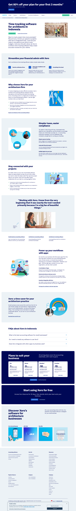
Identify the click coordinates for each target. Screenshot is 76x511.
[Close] (67, 504)
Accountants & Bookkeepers (33, 15)
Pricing (10, 15)
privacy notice (31, 506)
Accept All (55, 508)
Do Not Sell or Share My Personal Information (17, 509)
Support (43, 15)
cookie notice (26, 506)
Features (15, 15)
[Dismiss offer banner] (73, 2)
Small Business (22, 15)
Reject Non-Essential (54, 505)
